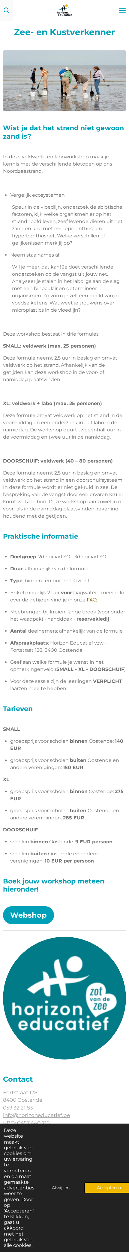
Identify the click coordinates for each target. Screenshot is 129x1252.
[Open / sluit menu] (122, 10)
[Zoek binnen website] (6, 10)
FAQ (92, 600)
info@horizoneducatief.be (36, 1115)
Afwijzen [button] (61, 1187)
